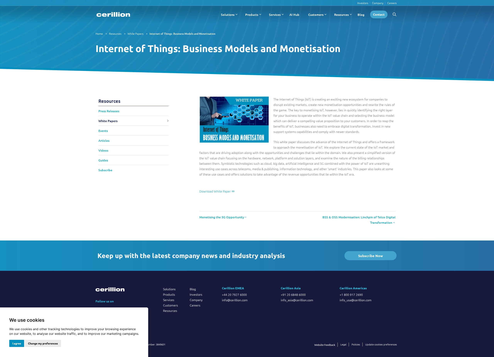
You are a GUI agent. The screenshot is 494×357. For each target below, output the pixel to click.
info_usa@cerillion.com (355, 300)
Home (99, 33)
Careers (392, 3)
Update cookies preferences (381, 344)
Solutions (227, 14)
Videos (103, 150)
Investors (362, 3)
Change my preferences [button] (43, 343)
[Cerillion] (113, 14)
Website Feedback (324, 344)
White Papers (135, 33)
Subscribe (105, 170)
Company (377, 3)
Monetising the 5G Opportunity (222, 217)
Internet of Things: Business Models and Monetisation (182, 33)
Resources (341, 14)
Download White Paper (215, 191)
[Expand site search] (394, 14)
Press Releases (108, 111)
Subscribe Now (370, 255)
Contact (379, 14)
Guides (103, 160)
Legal (343, 344)
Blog (361, 14)
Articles (103, 140)
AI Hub (294, 14)
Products (251, 14)
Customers (315, 14)
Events (103, 130)
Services (275, 14)
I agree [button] (16, 343)
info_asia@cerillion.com (297, 300)
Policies (356, 344)
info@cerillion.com (235, 300)
